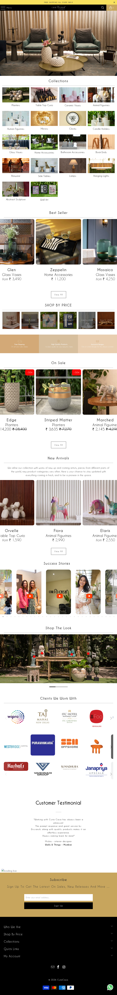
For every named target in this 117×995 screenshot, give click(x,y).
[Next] (110, 718)
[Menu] (1, 8)
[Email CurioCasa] (52, 967)
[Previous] (6, 718)
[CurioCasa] (58, 8)
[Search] (103, 8)
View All (58, 294)
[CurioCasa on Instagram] (64, 967)
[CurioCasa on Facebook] (58, 967)
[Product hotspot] (31, 669)
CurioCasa (62, 979)
